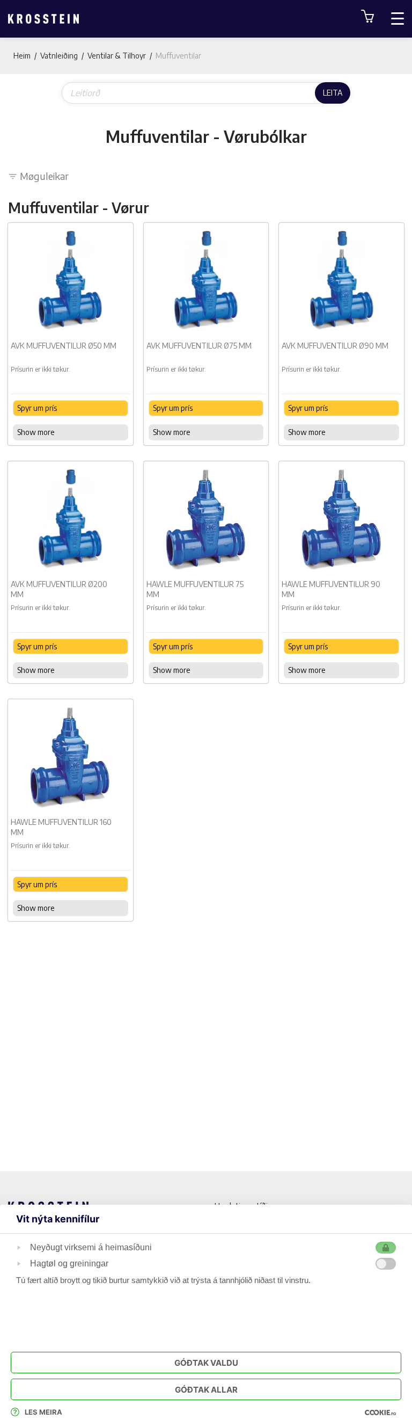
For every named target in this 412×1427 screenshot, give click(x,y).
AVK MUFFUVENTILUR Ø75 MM (199, 345)
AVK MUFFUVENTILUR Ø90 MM (335, 345)
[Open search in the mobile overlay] (206, 93)
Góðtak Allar (206, 1390)
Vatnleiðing (59, 55)
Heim (22, 55)
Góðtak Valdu (206, 1363)
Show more (36, 432)
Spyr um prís (37, 407)
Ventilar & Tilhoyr (116, 55)
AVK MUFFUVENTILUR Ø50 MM (63, 345)
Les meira (43, 1412)
